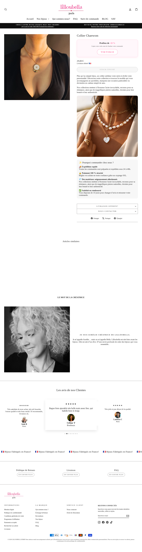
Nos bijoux (42, 19)
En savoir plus (26, 474)
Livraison (7, 529)
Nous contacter (107, 211)
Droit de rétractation (73, 513)
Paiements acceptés (10, 522)
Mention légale (9, 509)
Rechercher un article (11, 526)
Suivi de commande (90, 19)
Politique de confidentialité (13, 513)
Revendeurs (39, 516)
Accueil (30, 19)
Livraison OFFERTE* (107, 206)
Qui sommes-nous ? (41, 509)
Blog (37, 526)
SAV (113, 19)
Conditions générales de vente (14, 516)
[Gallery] (37, 67)
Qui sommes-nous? (61, 19)
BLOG (105, 19)
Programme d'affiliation (12, 519)
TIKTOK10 (107, 52)
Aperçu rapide (20, 277)
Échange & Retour (41, 513)
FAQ (75, 19)
